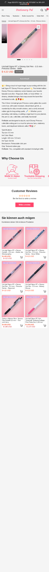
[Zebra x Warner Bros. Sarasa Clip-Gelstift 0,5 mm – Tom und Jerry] (13, 306)
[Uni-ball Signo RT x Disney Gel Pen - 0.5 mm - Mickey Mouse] (36, 272)
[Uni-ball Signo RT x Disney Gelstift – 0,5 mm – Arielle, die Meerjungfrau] (13, 238)
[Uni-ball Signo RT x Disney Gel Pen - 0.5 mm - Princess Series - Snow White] (36, 238)
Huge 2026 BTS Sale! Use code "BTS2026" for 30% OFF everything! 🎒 (26, 3)
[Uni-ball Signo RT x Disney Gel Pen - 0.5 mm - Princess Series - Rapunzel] (13, 272)
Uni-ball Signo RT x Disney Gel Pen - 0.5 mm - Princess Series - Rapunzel (12, 286)
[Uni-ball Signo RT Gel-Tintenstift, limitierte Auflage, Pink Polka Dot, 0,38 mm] (36, 306)
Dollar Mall (40, 16)
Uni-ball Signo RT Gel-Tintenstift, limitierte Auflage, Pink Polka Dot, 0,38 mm (35, 320)
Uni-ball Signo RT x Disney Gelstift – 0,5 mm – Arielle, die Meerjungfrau (12, 252)
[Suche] (42, 10)
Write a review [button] (24, 205)
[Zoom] (38, 27)
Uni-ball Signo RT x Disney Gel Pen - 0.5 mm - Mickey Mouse (34, 286)
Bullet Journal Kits (28, 16)
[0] (45, 10)
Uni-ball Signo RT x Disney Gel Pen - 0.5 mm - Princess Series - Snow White (35, 252)
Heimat (4, 21)
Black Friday (6, 16)
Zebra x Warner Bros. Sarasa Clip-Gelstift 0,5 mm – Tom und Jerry (12, 320)
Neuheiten (16, 16)
